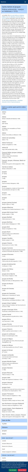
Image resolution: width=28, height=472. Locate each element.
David (3, 449)
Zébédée (4, 460)
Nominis (3, 2)
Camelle (4, 440)
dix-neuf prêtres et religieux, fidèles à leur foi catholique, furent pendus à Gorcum (13, 17)
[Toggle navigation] (25, 2)
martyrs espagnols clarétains (9, 451)
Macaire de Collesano (7, 446)
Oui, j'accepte (13, 470)
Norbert (8, 20)
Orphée (4, 458)
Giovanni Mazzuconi (7, 443)
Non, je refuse (22, 470)
